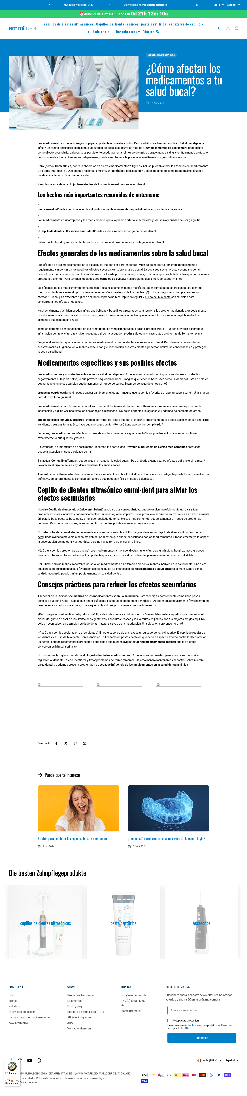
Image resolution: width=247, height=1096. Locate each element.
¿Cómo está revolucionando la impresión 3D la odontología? (166, 838)
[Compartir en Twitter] (65, 743)
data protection (199, 1025)
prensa (13, 1001)
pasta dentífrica (153, 24)
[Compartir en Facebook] (56, 743)
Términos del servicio (77, 1078)
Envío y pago (75, 1006)
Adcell (71, 1023)
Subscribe (201, 1038)
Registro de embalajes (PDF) (85, 1012)
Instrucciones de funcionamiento (29, 1017)
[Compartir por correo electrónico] (84, 743)
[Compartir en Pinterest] (75, 743)
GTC (186, 1028)
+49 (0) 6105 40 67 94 (133, 1003)
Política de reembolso (48, 1078)
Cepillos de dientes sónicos (117, 24)
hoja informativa (19, 1023)
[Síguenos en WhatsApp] (38, 1060)
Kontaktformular (131, 1011)
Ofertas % (151, 31)
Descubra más (126, 32)
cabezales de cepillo (185, 24)
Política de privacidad (21, 1078)
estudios (14, 1006)
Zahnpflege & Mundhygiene (161, 55)
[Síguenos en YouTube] (29, 1060)
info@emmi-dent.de (133, 995)
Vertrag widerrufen (79, 1028)
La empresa (74, 1001)
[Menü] (18, 1062)
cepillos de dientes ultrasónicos (68, 24)
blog (11, 995)
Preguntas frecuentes (81, 995)
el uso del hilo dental (158, 297)
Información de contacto (23, 1082)
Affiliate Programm (79, 1017)
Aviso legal (98, 1078)
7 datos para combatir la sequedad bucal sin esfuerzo (72, 838)
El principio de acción (22, 1012)
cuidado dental (99, 32)
